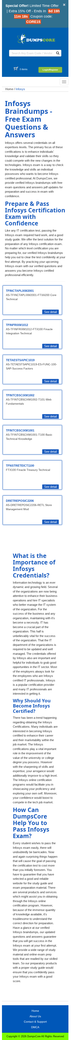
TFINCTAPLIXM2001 (20, 290)
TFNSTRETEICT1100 (20, 465)
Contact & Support (35, 1021)
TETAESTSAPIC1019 (20, 360)
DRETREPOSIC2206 (20, 500)
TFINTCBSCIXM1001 (20, 430)
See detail (50, 312)
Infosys (20, 89)
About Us (35, 1016)
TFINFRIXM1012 (17, 325)
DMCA (35, 1027)
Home (9, 89)
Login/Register (50, 70)
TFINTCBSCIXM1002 (20, 395)
